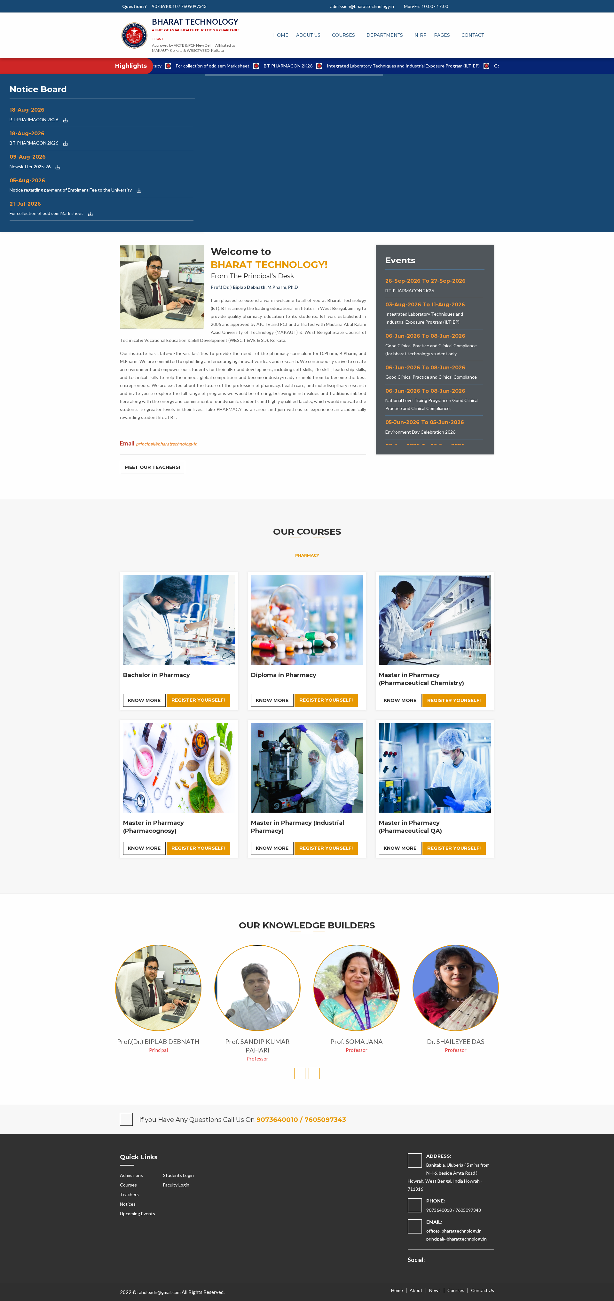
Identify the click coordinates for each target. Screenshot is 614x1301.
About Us (308, 35)
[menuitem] (280, 35)
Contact (472, 35)
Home (280, 35)
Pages (442, 35)
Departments (384, 35)
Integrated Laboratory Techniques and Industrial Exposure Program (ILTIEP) (361, 65)
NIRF (420, 35)
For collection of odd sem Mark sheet (170, 65)
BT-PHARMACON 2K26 (246, 65)
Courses (343, 35)
